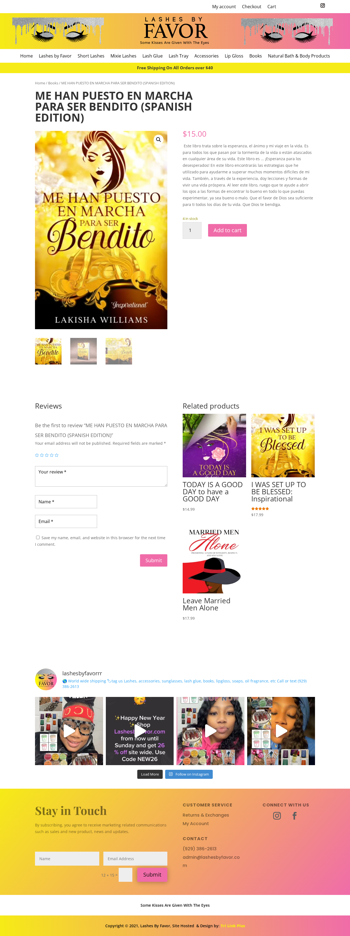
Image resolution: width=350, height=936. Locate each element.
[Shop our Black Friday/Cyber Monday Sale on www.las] (281, 731)
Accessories (206, 56)
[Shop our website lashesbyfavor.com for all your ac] (69, 731)
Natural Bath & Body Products (299, 56)
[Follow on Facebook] (294, 815)
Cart (271, 7)
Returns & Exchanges (206, 815)
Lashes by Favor (55, 56)
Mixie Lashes (123, 56)
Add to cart (227, 230)
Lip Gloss (234, 56)
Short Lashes (91, 56)
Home (26, 56)
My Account (196, 823)
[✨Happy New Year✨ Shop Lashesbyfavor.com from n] (140, 731)
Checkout (251, 7)
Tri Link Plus (233, 925)
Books (255, 56)
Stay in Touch (71, 810)
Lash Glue (152, 56)
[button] (159, 140)
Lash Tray (178, 56)
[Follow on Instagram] (322, 5)
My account (224, 7)
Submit (153, 560)
